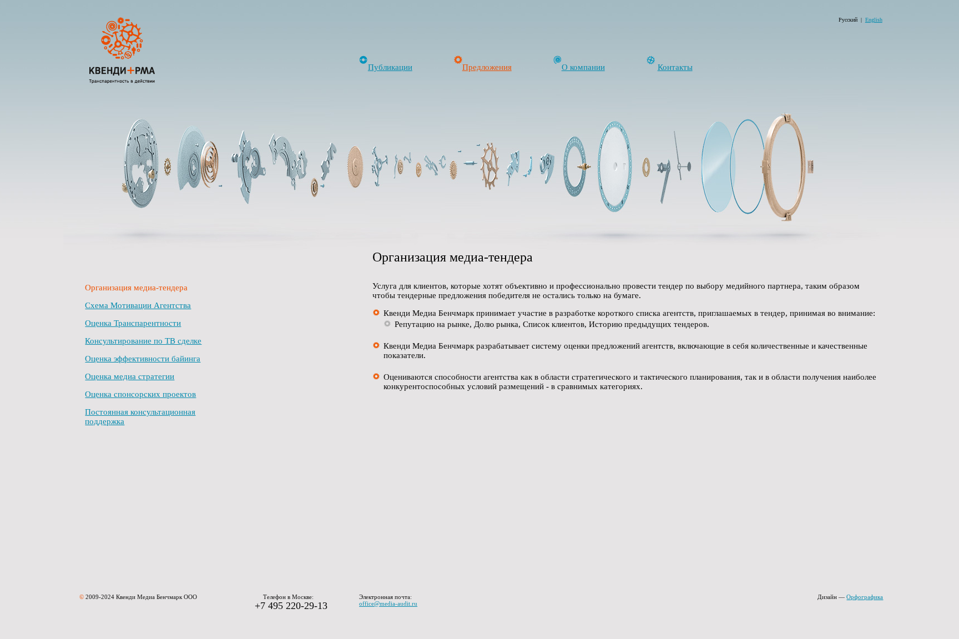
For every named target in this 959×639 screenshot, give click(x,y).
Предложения (487, 67)
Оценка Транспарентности (133, 323)
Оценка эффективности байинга (142, 358)
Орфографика (864, 596)
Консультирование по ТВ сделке (143, 340)
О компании (583, 67)
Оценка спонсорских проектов (140, 394)
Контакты (675, 67)
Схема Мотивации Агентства (138, 305)
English (873, 20)
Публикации (390, 67)
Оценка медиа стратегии (129, 376)
